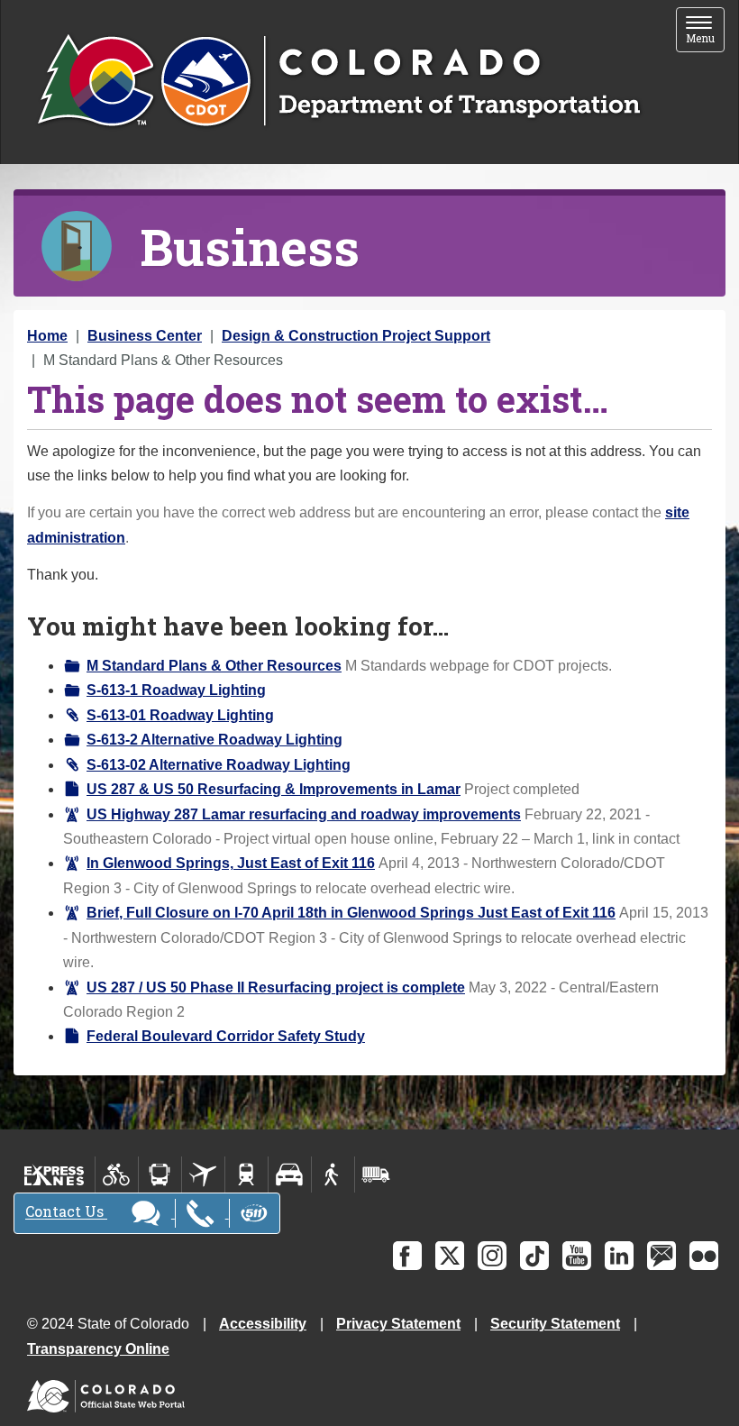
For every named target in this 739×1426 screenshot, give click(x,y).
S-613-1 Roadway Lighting (176, 690)
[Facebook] (407, 1255)
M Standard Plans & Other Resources (214, 665)
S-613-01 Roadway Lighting (180, 715)
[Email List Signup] (661, 1255)
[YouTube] (576, 1255)
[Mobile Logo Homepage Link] (338, 82)
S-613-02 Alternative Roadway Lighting (219, 764)
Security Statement (555, 1323)
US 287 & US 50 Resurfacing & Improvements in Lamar (274, 789)
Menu (705, 31)
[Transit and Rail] (160, 1174)
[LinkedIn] (619, 1255)
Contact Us (66, 1211)
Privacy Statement (398, 1323)
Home (47, 335)
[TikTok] (534, 1255)
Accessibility (262, 1323)
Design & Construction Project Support (356, 335)
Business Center (144, 335)
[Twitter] (449, 1255)
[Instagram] (492, 1255)
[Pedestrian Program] (333, 1174)
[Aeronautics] (203, 1174)
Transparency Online (98, 1349)
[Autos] (290, 1174)
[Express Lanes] (55, 1174)
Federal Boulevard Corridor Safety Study (226, 1036)
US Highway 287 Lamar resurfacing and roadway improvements (304, 814)
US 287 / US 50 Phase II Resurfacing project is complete (276, 987)
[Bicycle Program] (117, 1174)
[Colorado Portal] (109, 1391)
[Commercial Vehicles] (375, 1174)
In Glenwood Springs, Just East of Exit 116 (231, 863)
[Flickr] (703, 1255)
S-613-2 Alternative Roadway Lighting (214, 739)
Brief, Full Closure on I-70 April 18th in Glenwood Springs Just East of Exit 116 (351, 912)
